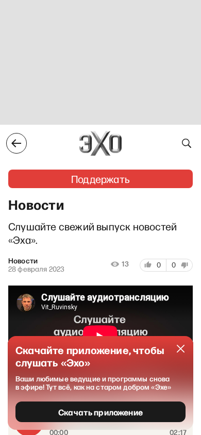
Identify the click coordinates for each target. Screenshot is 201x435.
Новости (23, 261)
